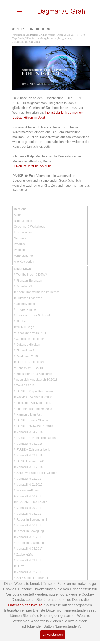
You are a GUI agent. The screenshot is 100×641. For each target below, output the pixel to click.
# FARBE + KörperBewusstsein (34, 391)
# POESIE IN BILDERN (29, 362)
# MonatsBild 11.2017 (28, 484)
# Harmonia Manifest (27, 414)
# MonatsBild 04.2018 (28, 432)
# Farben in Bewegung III (30, 519)
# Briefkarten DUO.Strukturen (33, 374)
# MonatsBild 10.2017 (28, 496)
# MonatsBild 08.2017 (28, 513)
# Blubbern (21, 321)
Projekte (19, 250)
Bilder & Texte (23, 220)
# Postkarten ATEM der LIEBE (33, 403)
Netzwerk (20, 238)
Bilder (28, 38)
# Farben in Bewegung (29, 543)
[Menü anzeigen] (19, 11)
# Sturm (19, 566)
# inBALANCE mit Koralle (30, 502)
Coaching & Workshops (29, 226)
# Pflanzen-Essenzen (28, 280)
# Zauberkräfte (23, 554)
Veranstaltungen (24, 255)
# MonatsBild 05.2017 (28, 537)
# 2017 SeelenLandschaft (31, 578)
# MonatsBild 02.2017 (28, 572)
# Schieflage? (23, 286)
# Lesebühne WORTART (30, 333)
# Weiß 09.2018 (24, 385)
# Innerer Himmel (25, 309)
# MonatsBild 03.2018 (28, 443)
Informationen (23, 232)
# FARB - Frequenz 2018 (30, 461)
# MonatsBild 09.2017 (28, 508)
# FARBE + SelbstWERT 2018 (33, 426)
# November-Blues (26, 490)
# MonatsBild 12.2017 (28, 478)
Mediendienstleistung (22, 42)
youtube (67, 38)
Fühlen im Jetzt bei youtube (31, 166)
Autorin (18, 215)
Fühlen (50, 38)
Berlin (37, 42)
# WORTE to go (24, 327)
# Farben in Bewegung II (30, 531)
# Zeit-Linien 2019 (26, 356)
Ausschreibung (39, 38)
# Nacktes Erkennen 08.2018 (33, 397)
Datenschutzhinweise (25, 605)
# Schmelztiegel (24, 304)
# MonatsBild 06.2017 (28, 525)
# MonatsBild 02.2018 (28, 455)
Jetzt (60, 38)
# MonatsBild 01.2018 (28, 467)
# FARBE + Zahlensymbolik (32, 449)
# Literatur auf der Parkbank (32, 315)
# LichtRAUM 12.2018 (28, 368)
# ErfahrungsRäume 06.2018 (33, 408)
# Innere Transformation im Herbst (36, 292)
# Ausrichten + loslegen (29, 339)
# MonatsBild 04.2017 (28, 548)
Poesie (21, 38)
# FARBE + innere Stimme (31, 420)
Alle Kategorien (24, 261)
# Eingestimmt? (24, 350)
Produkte (20, 244)
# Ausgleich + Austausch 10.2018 (36, 379)
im (56, 38)
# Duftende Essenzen (28, 298)
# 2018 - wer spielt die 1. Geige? (35, 473)
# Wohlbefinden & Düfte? (30, 274)
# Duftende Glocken (27, 344)
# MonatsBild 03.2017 (28, 560)
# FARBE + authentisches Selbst (35, 438)
